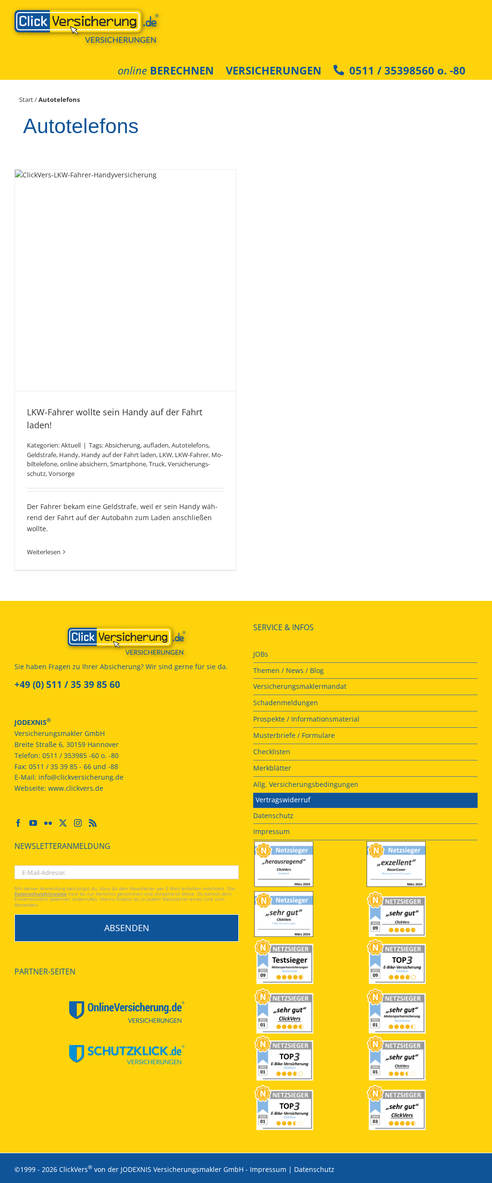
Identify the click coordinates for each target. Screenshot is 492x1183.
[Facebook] (18, 823)
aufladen (156, 445)
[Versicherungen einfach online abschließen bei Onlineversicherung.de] (126, 1012)
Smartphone (128, 464)
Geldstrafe (41, 454)
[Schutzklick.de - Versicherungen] (126, 1054)
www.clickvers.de (75, 788)
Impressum (268, 1169)
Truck (157, 464)
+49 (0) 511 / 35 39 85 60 (67, 684)
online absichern (83, 464)
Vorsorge (61, 473)
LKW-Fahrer (192, 454)
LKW (165, 454)
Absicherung (122, 445)
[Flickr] (48, 823)
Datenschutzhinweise (40, 894)
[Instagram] (78, 823)
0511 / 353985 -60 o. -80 (80, 755)
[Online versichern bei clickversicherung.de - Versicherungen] (126, 641)
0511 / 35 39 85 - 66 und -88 (73, 766)
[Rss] (93, 823)
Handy (68, 454)
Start (26, 99)
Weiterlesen (44, 552)
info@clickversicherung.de (80, 777)
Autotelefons (190, 445)
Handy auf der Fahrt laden (118, 454)
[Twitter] (63, 823)
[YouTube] (33, 823)
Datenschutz (314, 1169)
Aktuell (71, 445)
